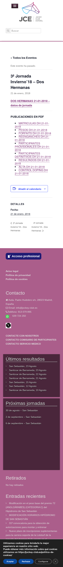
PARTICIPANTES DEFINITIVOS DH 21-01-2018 (33, 155)
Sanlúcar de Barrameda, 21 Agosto (27, 378)
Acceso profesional (26, 256)
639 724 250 (19, 315)
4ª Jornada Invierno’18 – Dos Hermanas (40, 226)
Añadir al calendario (29, 189)
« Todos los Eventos (24, 58)
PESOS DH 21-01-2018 (33, 130)
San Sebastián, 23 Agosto (22, 366)
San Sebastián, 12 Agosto (22, 386)
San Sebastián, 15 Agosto (22, 382)
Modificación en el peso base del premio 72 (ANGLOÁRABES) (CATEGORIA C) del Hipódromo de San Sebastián (30, 507)
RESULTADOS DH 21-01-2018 (32, 161)
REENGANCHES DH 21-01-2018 (32, 138)
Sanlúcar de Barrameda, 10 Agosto (27, 390)
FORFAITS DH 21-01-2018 (35, 133)
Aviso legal (12, 271)
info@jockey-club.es (26, 307)
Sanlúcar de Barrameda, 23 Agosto (27, 370)
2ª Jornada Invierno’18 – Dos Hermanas (19, 227)
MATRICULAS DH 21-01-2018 (32, 124)
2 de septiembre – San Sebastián (23, 417)
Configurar (43, 561)
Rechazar (26, 561)
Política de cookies (17, 279)
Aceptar (10, 561)
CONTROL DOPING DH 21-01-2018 (31, 171)
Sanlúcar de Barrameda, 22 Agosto (27, 374)
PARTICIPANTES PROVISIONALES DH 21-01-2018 (32, 146)
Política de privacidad (18, 275)
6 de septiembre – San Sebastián (23, 423)
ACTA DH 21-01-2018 (32, 167)
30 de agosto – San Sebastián (22, 410)
